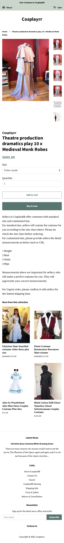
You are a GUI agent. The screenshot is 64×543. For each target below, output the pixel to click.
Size (4, 164)
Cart (59, 7)
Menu (9, 7)
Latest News (32, 437)
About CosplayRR (32, 471)
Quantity (7, 178)
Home (4, 31)
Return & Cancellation (32, 496)
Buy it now (32, 206)
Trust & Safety (32, 492)
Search (32, 479)
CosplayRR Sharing (32, 483)
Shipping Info (32, 488)
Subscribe (54, 517)
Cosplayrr (32, 19)
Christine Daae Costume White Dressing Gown (32, 443)
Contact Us (32, 475)
